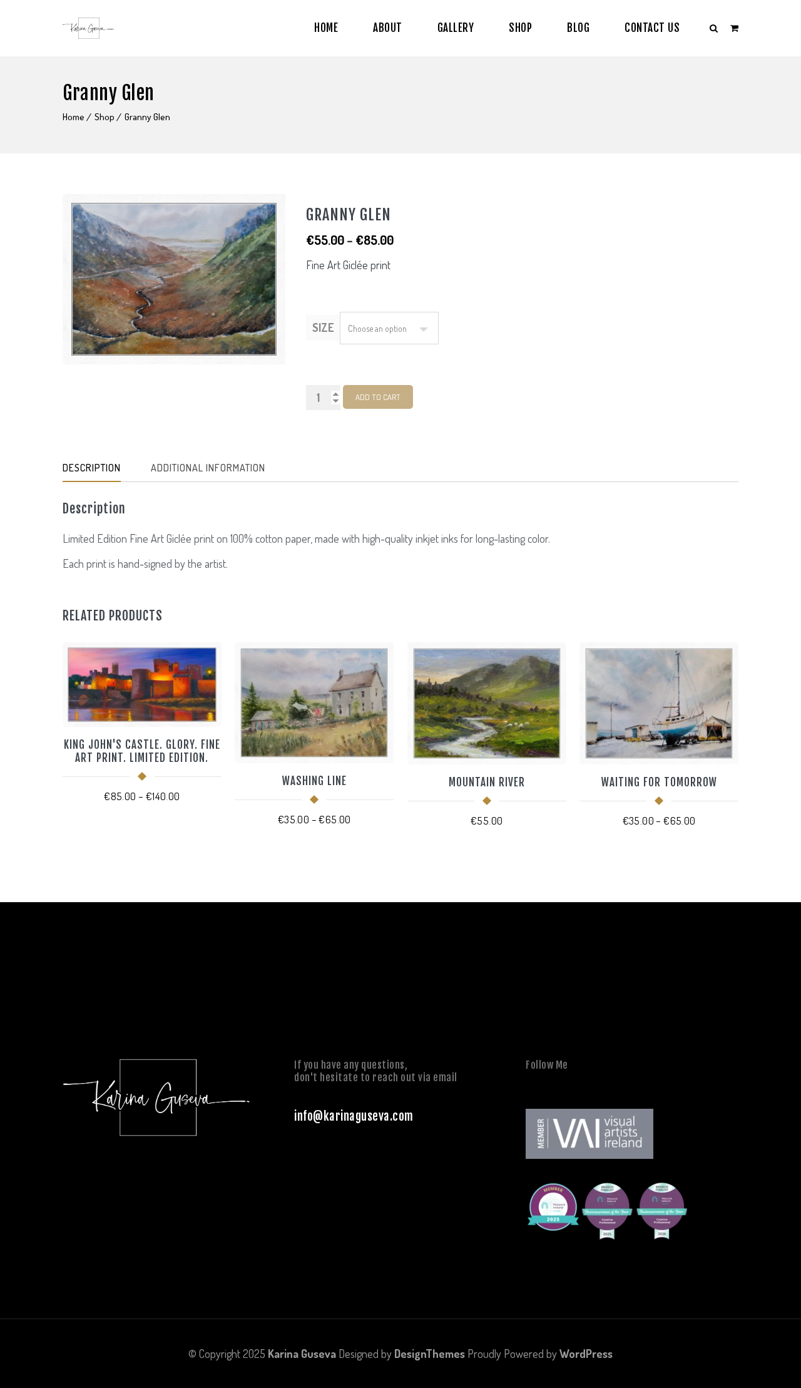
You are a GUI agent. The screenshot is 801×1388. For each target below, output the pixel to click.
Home (326, 27)
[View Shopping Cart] (734, 28)
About (387, 27)
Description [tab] (92, 467)
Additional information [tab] (208, 467)
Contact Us (652, 27)
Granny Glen (147, 117)
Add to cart (377, 397)
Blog (578, 27)
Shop (520, 27)
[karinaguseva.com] (88, 28)
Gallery (455, 27)
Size (323, 327)
